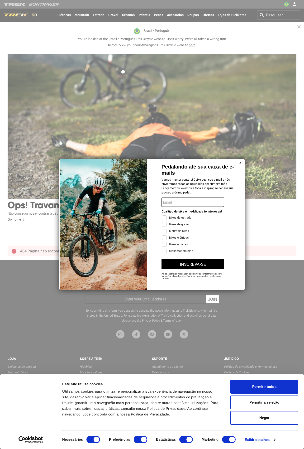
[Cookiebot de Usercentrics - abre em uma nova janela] (31, 439)
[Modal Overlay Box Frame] (152, 224)
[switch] (140, 439)
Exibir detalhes (257, 440)
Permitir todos (264, 387)
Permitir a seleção (264, 402)
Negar (264, 418)
